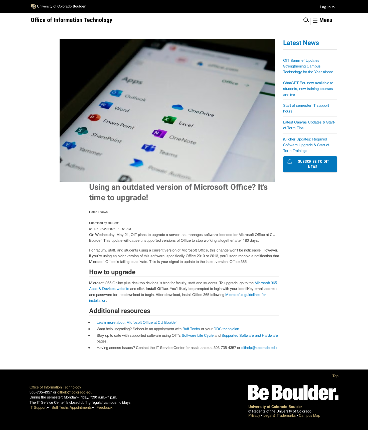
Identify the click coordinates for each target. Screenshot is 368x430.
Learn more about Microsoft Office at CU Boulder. (137, 322)
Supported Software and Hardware (250, 335)
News (104, 212)
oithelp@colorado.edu (259, 347)
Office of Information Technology (55, 387)
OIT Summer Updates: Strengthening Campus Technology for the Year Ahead (308, 66)
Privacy (254, 415)
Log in (325, 6)
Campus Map (309, 415)
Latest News (301, 42)
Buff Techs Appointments (72, 407)
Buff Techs (191, 328)
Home (93, 212)
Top (335, 375)
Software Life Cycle (198, 335)
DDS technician (226, 328)
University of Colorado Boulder (275, 406)
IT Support (38, 407)
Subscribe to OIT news (312, 164)
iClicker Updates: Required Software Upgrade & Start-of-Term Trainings (306, 144)
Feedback (104, 407)
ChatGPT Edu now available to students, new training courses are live (308, 88)
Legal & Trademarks (280, 415)
